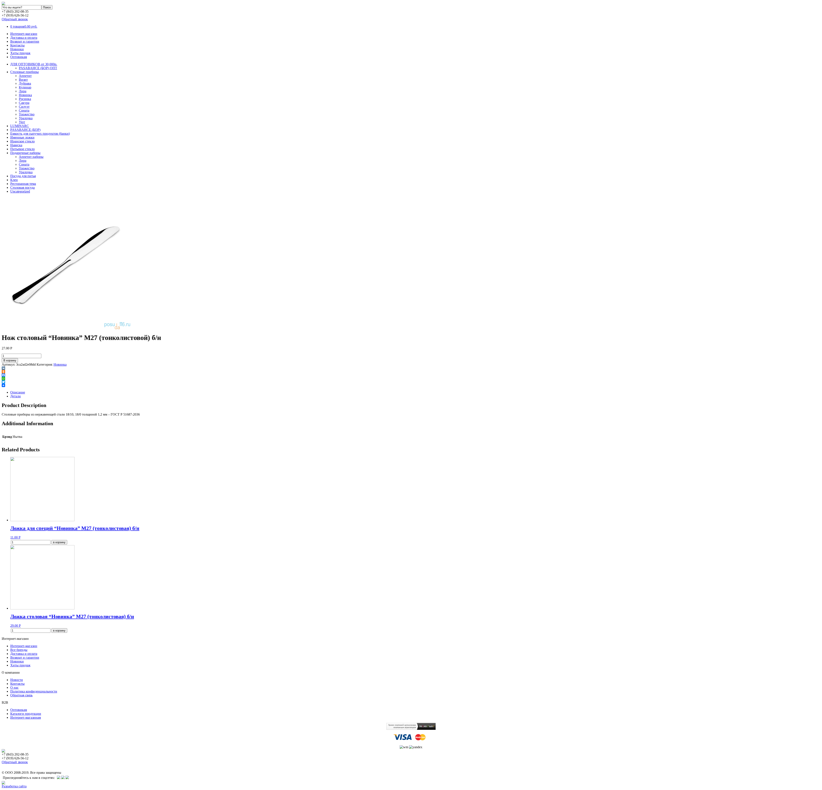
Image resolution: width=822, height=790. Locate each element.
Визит (23, 79)
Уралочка (26, 118)
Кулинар (25, 87)
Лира (22, 91)
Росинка (25, 99)
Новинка (25, 95)
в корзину (59, 542)
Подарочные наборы (25, 153)
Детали (15, 396)
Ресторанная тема (23, 184)
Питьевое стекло (22, 149)
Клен (14, 180)
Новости (16, 680)
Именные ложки (22, 137)
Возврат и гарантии (24, 41)
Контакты (17, 45)
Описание (17, 392)
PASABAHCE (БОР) (25, 130)
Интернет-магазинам (25, 717)
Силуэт (24, 106)
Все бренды (18, 650)
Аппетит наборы (31, 157)
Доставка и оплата (23, 37)
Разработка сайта (14, 786)
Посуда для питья (23, 176)
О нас (14, 687)
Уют (22, 122)
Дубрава (25, 83)
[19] (66, 328)
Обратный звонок (15, 19)
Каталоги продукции (25, 713)
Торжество (26, 114)
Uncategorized (20, 191)
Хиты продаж (20, 53)
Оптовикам (18, 57)
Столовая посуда (22, 187)
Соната (24, 110)
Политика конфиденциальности (33, 691)
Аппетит (25, 76)
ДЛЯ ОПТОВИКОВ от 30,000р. (33, 64)
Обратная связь (21, 695)
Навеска (16, 145)
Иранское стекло (22, 141)
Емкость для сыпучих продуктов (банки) (40, 133)
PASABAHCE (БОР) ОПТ (38, 68)
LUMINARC (19, 126)
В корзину (9, 360)
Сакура (24, 103)
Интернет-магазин (23, 34)
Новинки (17, 49)
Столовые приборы (24, 72)
